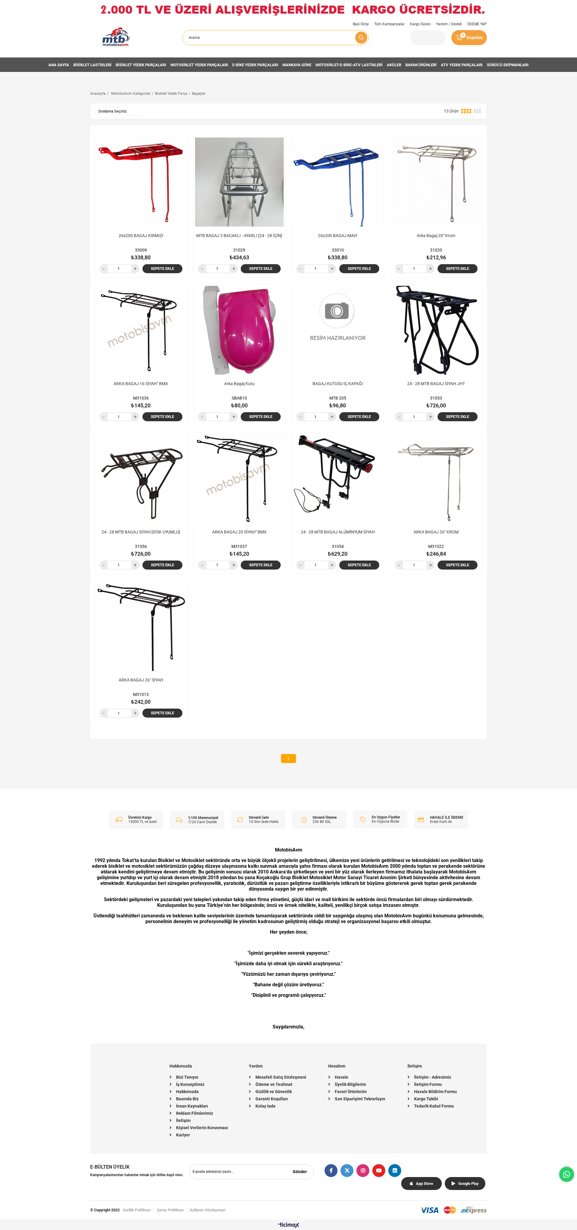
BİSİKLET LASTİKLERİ (92, 65)
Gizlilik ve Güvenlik (273, 1091)
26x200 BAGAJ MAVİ (337, 235)
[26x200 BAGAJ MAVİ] (337, 182)
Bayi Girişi (361, 24)
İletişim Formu (428, 1084)
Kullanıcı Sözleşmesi (207, 1210)
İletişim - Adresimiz (432, 1077)
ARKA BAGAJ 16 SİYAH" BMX (141, 383)
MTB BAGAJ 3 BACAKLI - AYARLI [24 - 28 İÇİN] (239, 235)
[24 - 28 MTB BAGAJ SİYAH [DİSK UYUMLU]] (140, 478)
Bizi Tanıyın (187, 1077)
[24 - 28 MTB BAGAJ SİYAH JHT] (436, 330)
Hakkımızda (187, 1091)
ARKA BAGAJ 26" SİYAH (141, 680)
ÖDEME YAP (477, 24)
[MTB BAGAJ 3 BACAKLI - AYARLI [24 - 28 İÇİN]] (239, 182)
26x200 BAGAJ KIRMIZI (141, 235)
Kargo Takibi (426, 1098)
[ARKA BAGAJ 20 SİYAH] (239, 478)
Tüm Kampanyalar (389, 24)
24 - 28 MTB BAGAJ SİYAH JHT (436, 383)
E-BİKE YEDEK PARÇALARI (255, 65)
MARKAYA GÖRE (296, 65)
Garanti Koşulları (271, 1098)
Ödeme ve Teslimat (273, 1084)
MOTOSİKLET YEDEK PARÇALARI (199, 65)
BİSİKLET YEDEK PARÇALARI (141, 65)
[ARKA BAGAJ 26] (436, 478)
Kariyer (183, 1135)
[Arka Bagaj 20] (436, 182)
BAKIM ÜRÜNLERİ (421, 65)
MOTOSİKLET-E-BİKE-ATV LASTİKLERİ (349, 65)
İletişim (183, 1120)
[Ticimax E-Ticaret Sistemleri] (288, 1225)
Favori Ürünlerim (351, 1091)
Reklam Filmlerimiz (194, 1113)
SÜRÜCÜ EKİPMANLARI (508, 65)
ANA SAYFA (58, 65)
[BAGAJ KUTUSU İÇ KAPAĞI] (337, 330)
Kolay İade (265, 1106)
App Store (424, 1183)
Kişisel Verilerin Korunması (202, 1127)
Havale (341, 1077)
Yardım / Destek (449, 24)
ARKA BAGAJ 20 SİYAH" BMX (239, 532)
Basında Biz (187, 1098)
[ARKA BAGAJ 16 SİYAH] (140, 330)
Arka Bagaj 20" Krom (436, 235)
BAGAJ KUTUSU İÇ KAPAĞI (338, 383)
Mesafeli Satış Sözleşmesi (280, 1077)
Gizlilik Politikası (137, 1210)
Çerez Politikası (170, 1210)
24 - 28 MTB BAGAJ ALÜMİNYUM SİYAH (338, 532)
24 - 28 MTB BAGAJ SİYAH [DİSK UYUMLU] (141, 532)
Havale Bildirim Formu (435, 1091)
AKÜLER (394, 65)
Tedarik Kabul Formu (434, 1106)
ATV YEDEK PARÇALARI (462, 65)
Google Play (468, 1183)
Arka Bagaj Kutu (239, 383)
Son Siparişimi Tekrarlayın (360, 1098)
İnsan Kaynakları (192, 1106)
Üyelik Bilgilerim (350, 1084)
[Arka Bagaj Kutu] (239, 330)
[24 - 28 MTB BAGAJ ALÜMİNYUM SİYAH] (337, 478)
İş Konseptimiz (190, 1084)
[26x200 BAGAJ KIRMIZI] (140, 182)
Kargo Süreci (420, 24)
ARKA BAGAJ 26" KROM (436, 532)
